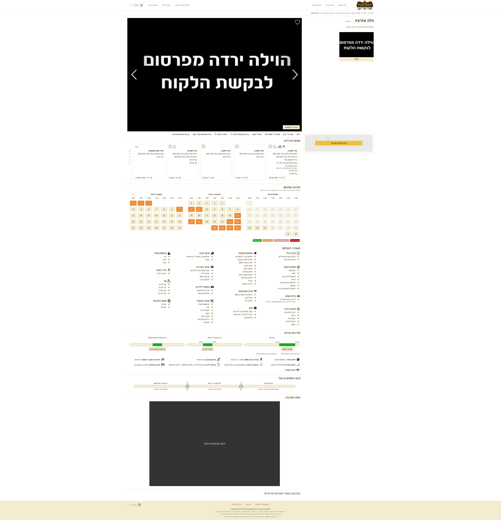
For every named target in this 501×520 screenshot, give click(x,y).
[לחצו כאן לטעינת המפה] (214, 443)
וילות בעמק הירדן (342, 13)
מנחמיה (348, 21)
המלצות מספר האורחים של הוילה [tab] (282, 493)
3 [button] (133, 203)
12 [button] (191, 209)
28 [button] (230, 227)
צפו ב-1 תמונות (291, 127)
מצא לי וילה (166, 5)
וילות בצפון (342, 5)
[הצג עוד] (231, 134)
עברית (136, 5)
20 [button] (238, 221)
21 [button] (230, 221)
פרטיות (248, 504)
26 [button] (191, 221)
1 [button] (148, 203)
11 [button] (199, 209)
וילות (365, 13)
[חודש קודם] (296, 194)
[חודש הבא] (132, 194)
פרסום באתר (153, 5)
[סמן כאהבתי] (297, 22)
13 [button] (238, 215)
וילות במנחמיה (327, 13)
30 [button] (215, 227)
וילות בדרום (317, 5)
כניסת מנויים (236, 504)
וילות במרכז (329, 5)
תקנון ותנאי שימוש (262, 504)
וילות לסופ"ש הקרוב (182, 5)
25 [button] (199, 221)
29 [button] (222, 227)
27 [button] (238, 227)
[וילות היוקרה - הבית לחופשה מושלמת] (365, 5)
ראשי (372, 13)
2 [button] (141, 203)
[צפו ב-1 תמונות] (214, 74)
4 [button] (179, 209)
